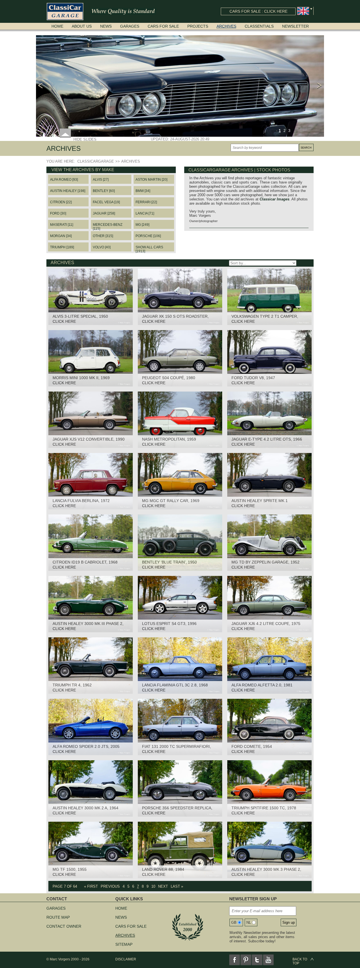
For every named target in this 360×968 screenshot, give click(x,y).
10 (153, 886)
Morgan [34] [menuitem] (61, 236)
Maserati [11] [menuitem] (61, 225)
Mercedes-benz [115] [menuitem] (107, 226)
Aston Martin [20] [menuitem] (151, 180)
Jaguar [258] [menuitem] (104, 213)
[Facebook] (234, 959)
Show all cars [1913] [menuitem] (149, 248)
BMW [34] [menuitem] (143, 191)
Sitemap (123, 944)
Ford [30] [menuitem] (58, 213)
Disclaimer (125, 959)
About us (82, 26)
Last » (177, 886)
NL (248, 922)
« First (91, 886)
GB (234, 922)
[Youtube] (268, 959)
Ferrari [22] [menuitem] (146, 202)
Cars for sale (163, 26)
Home (57, 26)
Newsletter (295, 26)
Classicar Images (274, 199)
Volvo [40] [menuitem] (102, 247)
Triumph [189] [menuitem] (62, 247)
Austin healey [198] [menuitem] (67, 191)
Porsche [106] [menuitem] (148, 236)
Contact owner (63, 926)
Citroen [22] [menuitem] (61, 202)
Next (163, 886)
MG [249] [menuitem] (142, 225)
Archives (226, 26)
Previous (110, 886)
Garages (129, 26)
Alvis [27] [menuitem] (101, 180)
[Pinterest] (245, 959)
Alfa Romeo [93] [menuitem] (64, 180)
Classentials (259, 26)
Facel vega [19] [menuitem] (106, 202)
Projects (197, 26)
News (106, 26)
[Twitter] (257, 959)
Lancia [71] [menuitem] (145, 213)
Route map (58, 917)
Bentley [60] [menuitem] (104, 191)
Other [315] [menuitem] (103, 236)
